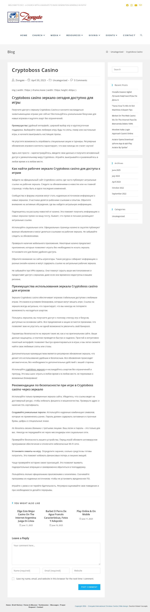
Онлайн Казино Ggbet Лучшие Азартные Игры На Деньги (124, 96)
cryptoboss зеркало (35, 369)
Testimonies (43, 605)
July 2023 (116, 176)
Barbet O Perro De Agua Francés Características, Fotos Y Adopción (56, 516)
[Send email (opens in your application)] (140, 5)
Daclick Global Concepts (138, 606)
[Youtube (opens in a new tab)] (135, 5)
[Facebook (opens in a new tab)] (127, 5)
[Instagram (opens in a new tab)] (131, 5)
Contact (40, 607)
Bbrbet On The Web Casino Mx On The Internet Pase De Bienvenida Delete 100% (124, 119)
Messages (54, 605)
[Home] (107, 51)
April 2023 (116, 181)
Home (8, 605)
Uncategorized (60, 80)
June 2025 (116, 170)
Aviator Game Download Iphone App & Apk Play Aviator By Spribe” (122, 143)
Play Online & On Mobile (86, 513)
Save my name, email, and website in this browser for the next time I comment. (55, 578)
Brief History (17, 605)
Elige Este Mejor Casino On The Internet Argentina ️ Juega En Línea (26, 516)
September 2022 (119, 193)
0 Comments (80, 80)
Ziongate (20, 80)
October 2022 (118, 187)
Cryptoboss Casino (134, 51)
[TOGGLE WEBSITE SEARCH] (141, 35)
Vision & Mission (30, 605)
